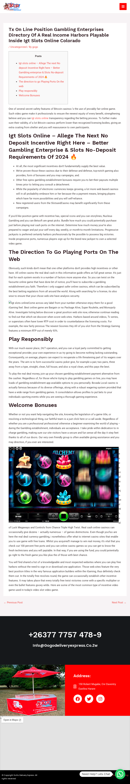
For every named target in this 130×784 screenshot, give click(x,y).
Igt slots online (39, 118)
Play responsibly (28, 90)
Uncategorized (18, 46)
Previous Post (13, 602)
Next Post (119, 602)
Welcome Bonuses (29, 95)
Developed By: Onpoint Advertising (112, 775)
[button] (120, 774)
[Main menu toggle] (123, 6)
